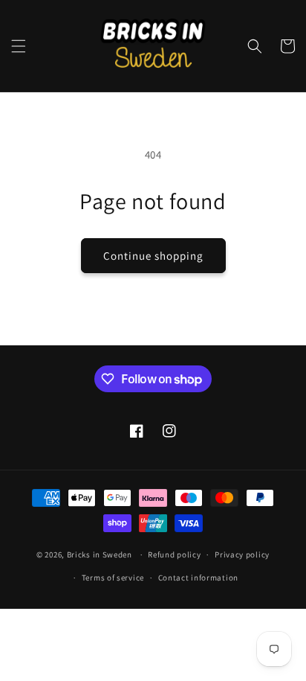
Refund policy (174, 554)
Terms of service (113, 577)
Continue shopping (153, 256)
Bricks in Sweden (99, 554)
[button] (18, 46)
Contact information (198, 577)
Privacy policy (242, 554)
